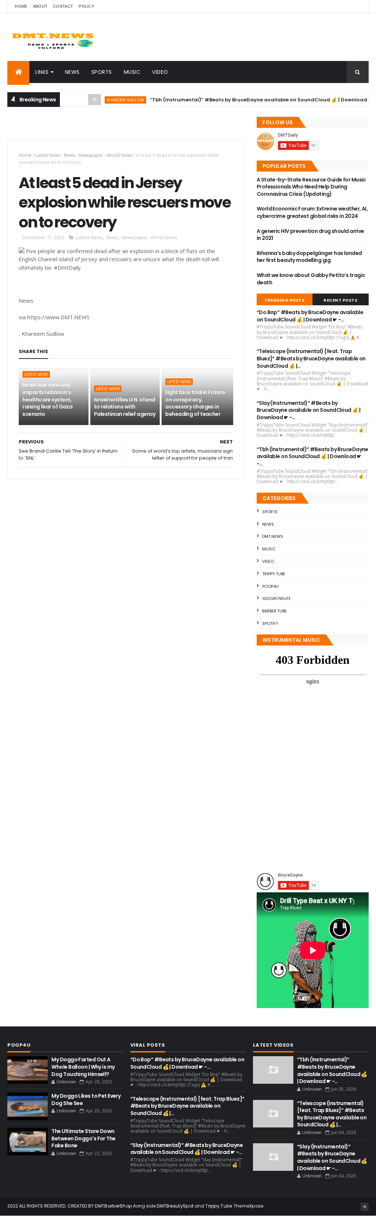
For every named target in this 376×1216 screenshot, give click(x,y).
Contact (63, 6)
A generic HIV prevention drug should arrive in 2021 (310, 234)
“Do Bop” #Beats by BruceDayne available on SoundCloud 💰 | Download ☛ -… (310, 316)
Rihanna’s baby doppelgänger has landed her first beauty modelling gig (309, 256)
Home (21, 6)
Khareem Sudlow (112, 99)
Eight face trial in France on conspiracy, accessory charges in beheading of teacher (195, 403)
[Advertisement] (93, 127)
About (40, 6)
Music (132, 72)
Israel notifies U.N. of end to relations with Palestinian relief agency (125, 407)
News (72, 72)
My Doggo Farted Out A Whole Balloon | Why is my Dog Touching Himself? (83, 1067)
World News (119, 155)
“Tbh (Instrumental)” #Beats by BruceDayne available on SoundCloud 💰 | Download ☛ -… (252, 99)
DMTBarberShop (113, 1206)
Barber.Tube (274, 611)
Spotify (270, 623)
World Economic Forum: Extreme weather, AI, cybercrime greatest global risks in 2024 (312, 212)
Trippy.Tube (273, 574)
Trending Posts (284, 300)
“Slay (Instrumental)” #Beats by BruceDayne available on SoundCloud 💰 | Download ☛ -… (309, 410)
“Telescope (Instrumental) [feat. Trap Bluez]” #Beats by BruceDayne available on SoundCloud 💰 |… (311, 358)
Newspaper (91, 155)
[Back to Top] (365, 1207)
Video (160, 72)
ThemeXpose (249, 1206)
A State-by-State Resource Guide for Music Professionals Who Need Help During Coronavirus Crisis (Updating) (311, 187)
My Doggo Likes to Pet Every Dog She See (85, 1099)
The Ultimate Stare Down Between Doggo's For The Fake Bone (83, 1138)
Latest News (47, 155)
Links (42, 72)
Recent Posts (340, 300)
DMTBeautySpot (175, 1206)
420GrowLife (276, 598)
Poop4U (270, 586)
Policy (86, 6)
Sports (101, 72)
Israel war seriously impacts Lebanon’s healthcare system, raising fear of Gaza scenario (47, 399)
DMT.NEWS (272, 536)
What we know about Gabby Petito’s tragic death (311, 278)
